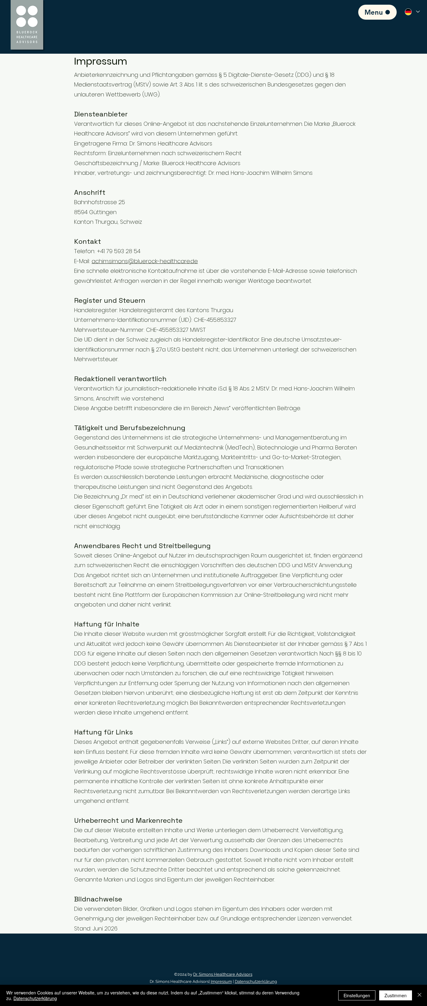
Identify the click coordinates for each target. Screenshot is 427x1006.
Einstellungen (357, 995)
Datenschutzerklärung (256, 981)
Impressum (221, 981)
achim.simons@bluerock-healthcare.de (145, 261)
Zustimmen (395, 995)
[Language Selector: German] (412, 11)
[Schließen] (419, 995)
